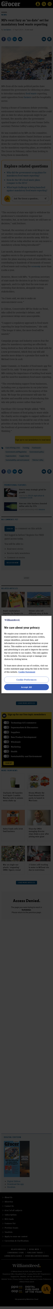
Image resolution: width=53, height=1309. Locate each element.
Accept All (26, 687)
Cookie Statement (26, 671)
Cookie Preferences (26, 679)
